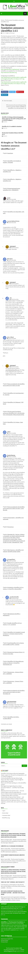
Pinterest (20, 92)
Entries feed (5, 813)
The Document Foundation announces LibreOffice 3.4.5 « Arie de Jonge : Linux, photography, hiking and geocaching (14, 413)
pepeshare (10, 153)
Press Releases (5, 831)
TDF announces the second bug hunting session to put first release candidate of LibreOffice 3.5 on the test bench (16, 106)
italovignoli (13, 246)
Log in (3, 810)
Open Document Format (8, 867)
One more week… (8, 100)
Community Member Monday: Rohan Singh (11, 778)
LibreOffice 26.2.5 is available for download (11, 126)
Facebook (5, 92)
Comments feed (6, 815)
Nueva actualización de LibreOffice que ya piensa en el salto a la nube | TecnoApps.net (14, 692)
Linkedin (5, 95)
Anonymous (11, 527)
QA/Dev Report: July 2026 (7, 781)
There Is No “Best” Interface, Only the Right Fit (12, 779)
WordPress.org (6, 817)
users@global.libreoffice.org (12, 370)
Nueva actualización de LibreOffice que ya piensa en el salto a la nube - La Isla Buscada (14, 508)
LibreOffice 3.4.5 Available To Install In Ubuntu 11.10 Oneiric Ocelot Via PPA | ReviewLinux (14, 633)
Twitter (13, 92)
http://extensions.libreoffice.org (9, 72)
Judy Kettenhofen (11, 701)
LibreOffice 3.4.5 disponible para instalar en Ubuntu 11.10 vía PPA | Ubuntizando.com (13, 663)
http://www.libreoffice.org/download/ (10, 69)
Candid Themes (20, 951)
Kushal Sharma (11, 455)
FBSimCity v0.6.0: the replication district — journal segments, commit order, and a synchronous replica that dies (14, 802)
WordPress (16, 949)
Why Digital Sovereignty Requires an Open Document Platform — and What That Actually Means (12, 787)
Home (2, 20)
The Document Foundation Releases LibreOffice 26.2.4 (12, 133)
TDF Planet (5, 770)
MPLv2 (2, 914)
